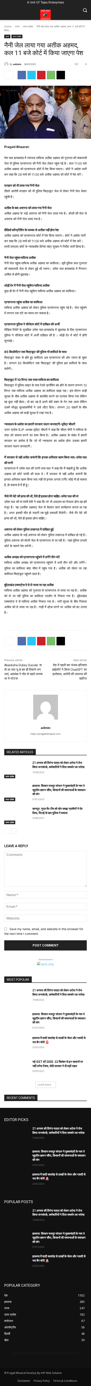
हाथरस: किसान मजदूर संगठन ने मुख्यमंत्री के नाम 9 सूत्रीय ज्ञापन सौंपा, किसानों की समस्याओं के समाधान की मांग (58, 790)
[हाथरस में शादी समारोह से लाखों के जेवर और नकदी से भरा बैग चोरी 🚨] (16, 1044)
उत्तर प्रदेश (28, 26)
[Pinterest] (41, 75)
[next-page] (13, 831)
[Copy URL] (61, 75)
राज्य (17, 26)
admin (17, 64)
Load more (44, 1084)
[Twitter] (31, 75)
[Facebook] (22, 75)
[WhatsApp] (51, 75)
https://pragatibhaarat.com (45, 733)
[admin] (7, 64)
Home (8, 26)
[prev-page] (7, 831)
